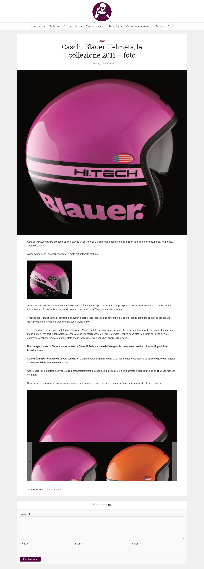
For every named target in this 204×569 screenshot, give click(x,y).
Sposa (67, 26)
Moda (78, 26)
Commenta (108, 63)
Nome (24, 543)
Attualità (39, 26)
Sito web (134, 543)
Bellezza (54, 26)
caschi (51, 489)
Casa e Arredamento (138, 26)
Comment (25, 514)
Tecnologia (115, 26)
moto (60, 489)
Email (78, 543)
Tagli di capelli (95, 26)
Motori (159, 26)
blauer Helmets (37, 489)
